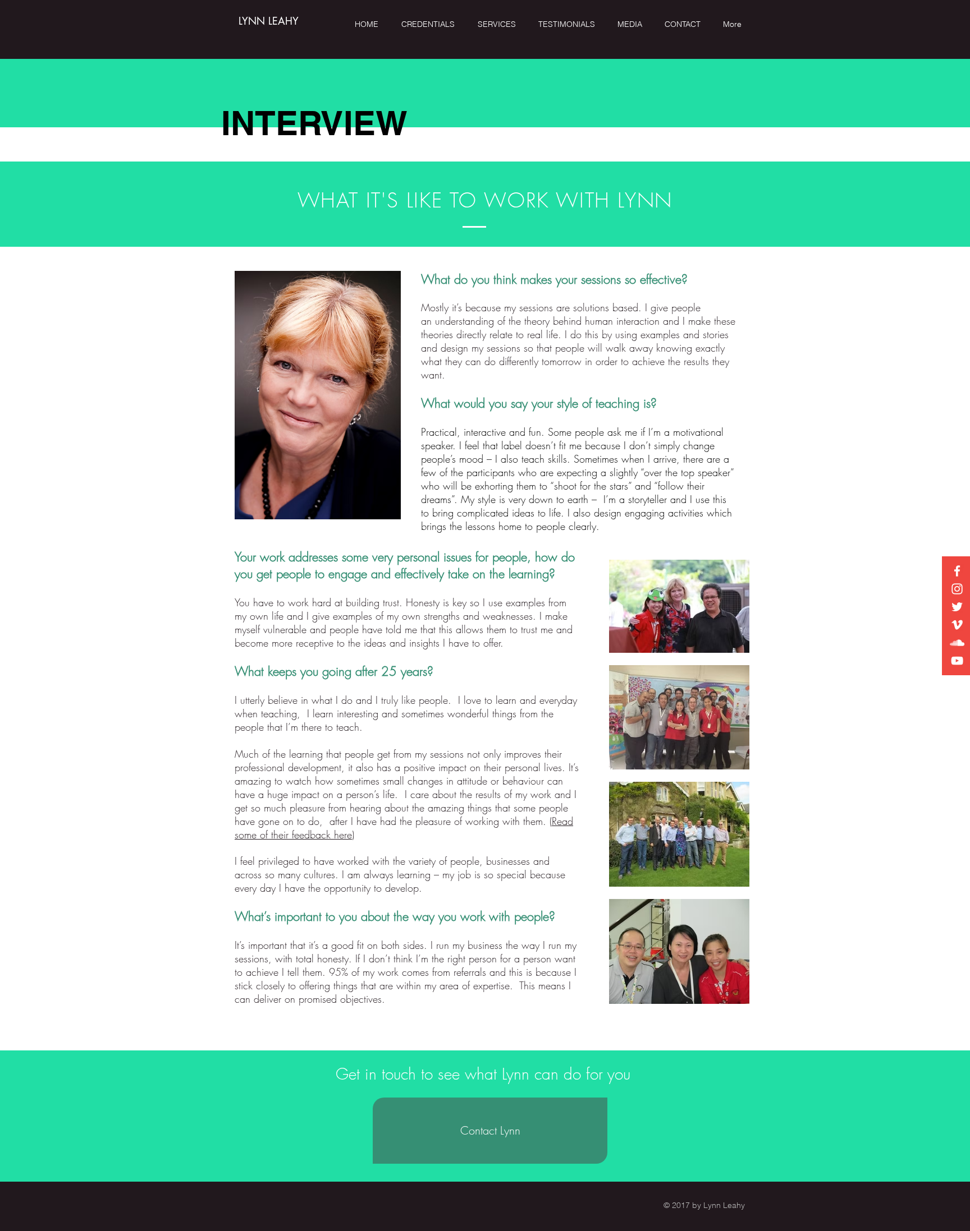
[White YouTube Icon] (957, 660)
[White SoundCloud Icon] (957, 642)
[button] (499, 24)
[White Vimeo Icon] (957, 624)
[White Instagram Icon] (957, 589)
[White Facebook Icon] (957, 571)
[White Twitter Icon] (957, 607)
